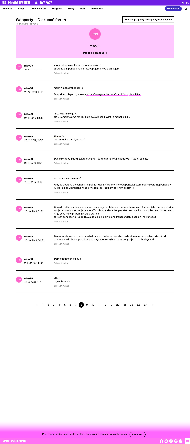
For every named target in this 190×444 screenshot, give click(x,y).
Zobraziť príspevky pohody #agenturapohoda (148, 19)
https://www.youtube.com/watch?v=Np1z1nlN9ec (113, 94)
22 (131, 304)
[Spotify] (176, 441)
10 (93, 304)
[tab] (21, 8)
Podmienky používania (27, 24)
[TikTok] (181, 441)
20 (118, 304)
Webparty (24, 19)
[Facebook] (161, 441)
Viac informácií (118, 434)
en (187, 3)
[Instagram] (171, 441)
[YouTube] (166, 441)
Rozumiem (137, 434)
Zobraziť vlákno (61, 73)
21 (124, 304)
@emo (57, 136)
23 (138, 304)
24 (145, 304)
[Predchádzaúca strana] (37, 305)
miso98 (28, 65)
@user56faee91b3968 (66, 158)
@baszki (58, 207)
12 (105, 304)
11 (99, 304)
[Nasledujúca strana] (152, 305)
